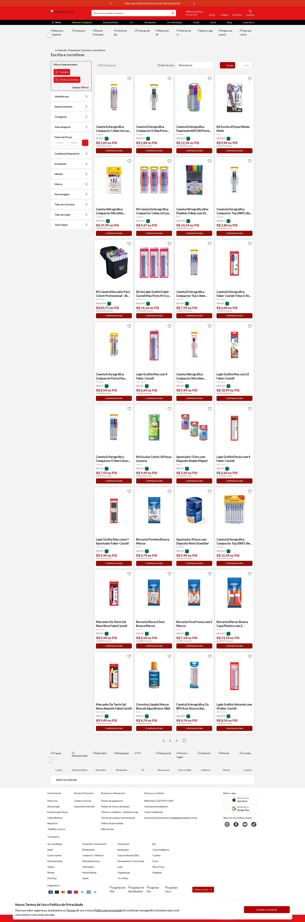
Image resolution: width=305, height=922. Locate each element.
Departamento (63, 106)
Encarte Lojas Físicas (57, 812)
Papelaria (74, 50)
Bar (154, 844)
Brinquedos (150, 22)
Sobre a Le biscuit (66, 779)
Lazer (120, 866)
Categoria (61, 116)
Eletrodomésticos (91, 861)
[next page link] (184, 740)
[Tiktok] (254, 824)
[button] (191, 13)
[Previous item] (111, 3)
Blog (229, 22)
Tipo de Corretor (65, 204)
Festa (155, 861)
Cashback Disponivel (67, 153)
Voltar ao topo (201, 889)
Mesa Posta (158, 866)
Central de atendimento (156, 806)
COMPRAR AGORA (114, 150)
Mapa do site (107, 829)
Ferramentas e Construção (131, 861)
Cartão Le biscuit (82, 800)
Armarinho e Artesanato (94, 844)
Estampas (60, 163)
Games (50, 866)
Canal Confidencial (153, 812)
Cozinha (156, 855)
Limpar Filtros (80, 87)
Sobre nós (52, 800)
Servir (213, 22)
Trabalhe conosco (56, 829)
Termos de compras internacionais (118, 817)
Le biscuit (61, 50)
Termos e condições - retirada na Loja (119, 812)
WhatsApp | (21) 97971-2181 (158, 800)
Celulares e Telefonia (92, 855)
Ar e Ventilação (174, 22)
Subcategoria (63, 126)
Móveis (51, 872)
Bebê (50, 849)
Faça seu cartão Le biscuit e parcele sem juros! (152, 3)
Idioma (59, 173)
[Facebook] (236, 824)
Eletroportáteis (110, 22)
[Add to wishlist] (129, 78)
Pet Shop (52, 878)
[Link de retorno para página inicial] (70, 13)
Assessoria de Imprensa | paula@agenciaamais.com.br (170, 817)
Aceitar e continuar (267, 909)
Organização (124, 872)
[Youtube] (245, 824)
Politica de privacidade (112, 823)
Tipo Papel (61, 224)
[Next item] (194, 3)
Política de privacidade (108, 910)
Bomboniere (88, 849)
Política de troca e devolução (115, 806)
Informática (88, 866)
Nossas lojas (53, 806)
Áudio (196, 22)
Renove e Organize (82, 22)
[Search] (173, 13)
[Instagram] (227, 824)
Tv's (131, 22)
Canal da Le (248, 22)
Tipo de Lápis (63, 214)
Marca (58, 184)
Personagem (62, 194)
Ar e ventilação (54, 844)
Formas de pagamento (112, 800)
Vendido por (62, 96)
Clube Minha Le (55, 817)
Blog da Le (52, 823)
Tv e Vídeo (123, 878)
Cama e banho (54, 855)
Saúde (85, 878)
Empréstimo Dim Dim (84, 806)
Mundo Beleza (89, 872)
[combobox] (131, 13)
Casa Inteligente (160, 849)
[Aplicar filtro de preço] (85, 143)
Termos (71, 910)
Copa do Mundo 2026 (128, 855)
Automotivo (123, 844)
